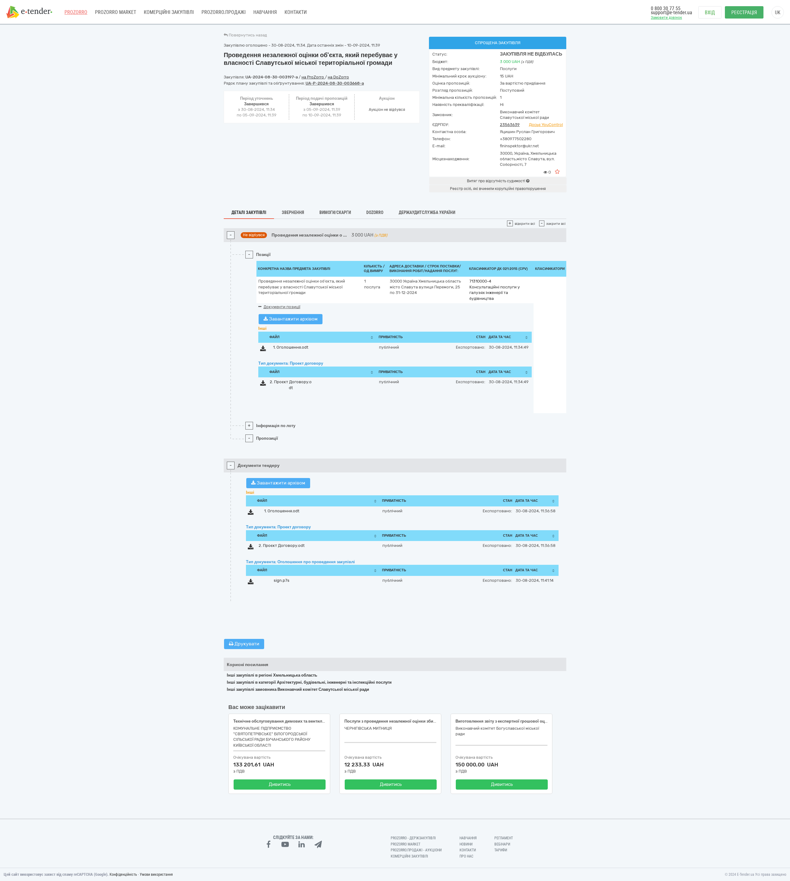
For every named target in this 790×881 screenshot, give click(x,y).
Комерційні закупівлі (169, 12)
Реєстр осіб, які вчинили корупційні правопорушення (498, 189)
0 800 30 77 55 (665, 8)
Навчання (265, 12)
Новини (465, 844)
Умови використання (156, 874)
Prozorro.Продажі (224, 12)
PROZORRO (75, 12)
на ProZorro (313, 77)
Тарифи (500, 850)
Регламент (503, 838)
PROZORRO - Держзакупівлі (413, 838)
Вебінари (502, 844)
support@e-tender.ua (671, 12)
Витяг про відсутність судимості (496, 181)
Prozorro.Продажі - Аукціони (416, 850)
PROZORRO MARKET (115, 12)
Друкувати (246, 644)
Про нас (466, 856)
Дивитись (280, 784)
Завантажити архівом (293, 319)
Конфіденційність (123, 874)
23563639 (510, 124)
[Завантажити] (263, 349)
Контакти (296, 12)
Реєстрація (744, 12)
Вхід (710, 12)
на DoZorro (338, 77)
